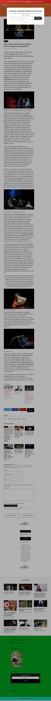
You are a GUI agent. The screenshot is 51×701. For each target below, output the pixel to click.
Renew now (28, 1)
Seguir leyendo (25, 21)
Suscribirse (38, 18)
